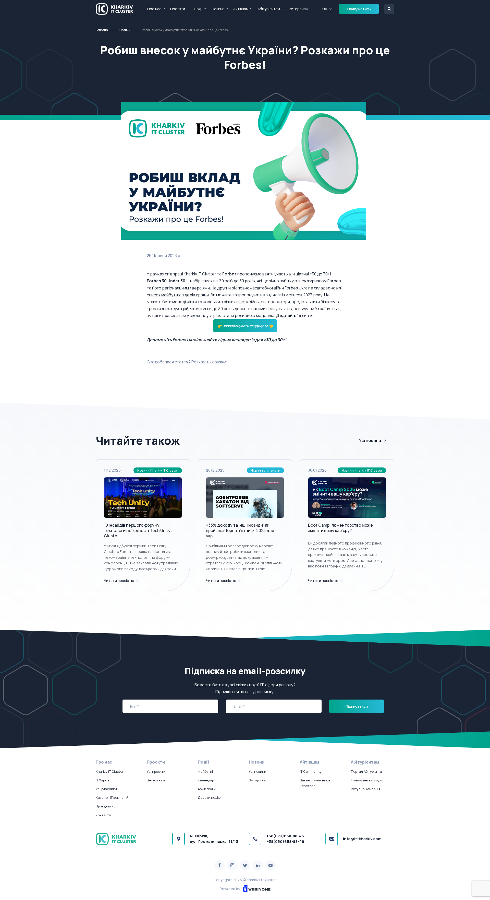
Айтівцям (241, 8)
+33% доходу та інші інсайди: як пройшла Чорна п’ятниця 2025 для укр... (240, 530)
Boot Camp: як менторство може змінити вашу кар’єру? (340, 527)
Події (198, 8)
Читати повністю (119, 580)
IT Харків (102, 780)
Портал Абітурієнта (366, 771)
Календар (206, 780)
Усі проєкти (156, 771)
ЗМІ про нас (258, 780)
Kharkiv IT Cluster (110, 771)
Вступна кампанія (366, 789)
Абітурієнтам (269, 8)
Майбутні (205, 771)
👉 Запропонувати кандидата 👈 (245, 325)
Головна (102, 30)
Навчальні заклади (366, 780)
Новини (218, 8)
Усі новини (370, 440)
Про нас (154, 8)
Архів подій (207, 789)
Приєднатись (359, 8)
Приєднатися (107, 806)
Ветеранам (298, 8)
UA (324, 8)
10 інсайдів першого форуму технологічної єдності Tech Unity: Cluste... (138, 530)
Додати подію (209, 797)
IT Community (311, 771)
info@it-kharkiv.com (362, 838)
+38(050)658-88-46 (285, 841)
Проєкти (177, 8)
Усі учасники (106, 789)
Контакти (103, 815)
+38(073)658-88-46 (285, 836)
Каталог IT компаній (112, 797)
